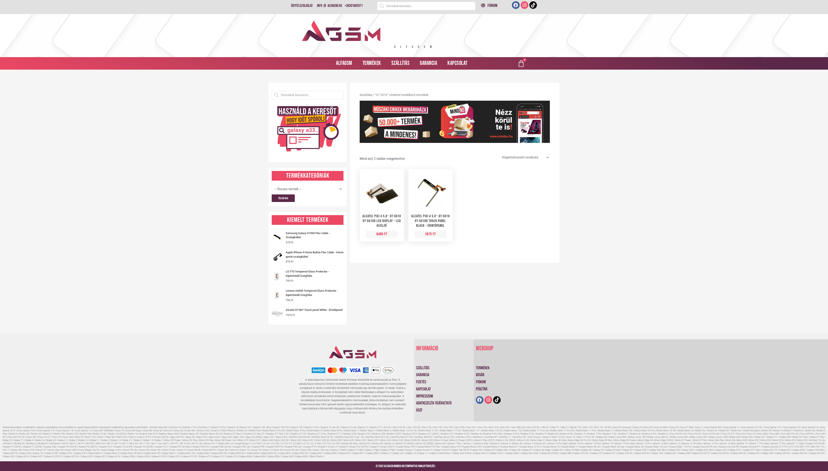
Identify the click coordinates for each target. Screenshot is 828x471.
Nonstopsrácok (444, 466)
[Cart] (521, 63)
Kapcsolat (457, 63)
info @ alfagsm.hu (329, 5)
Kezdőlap (366, 95)
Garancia (428, 63)
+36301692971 (354, 5)
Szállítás (400, 63)
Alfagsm (344, 63)
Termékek (371, 63)
